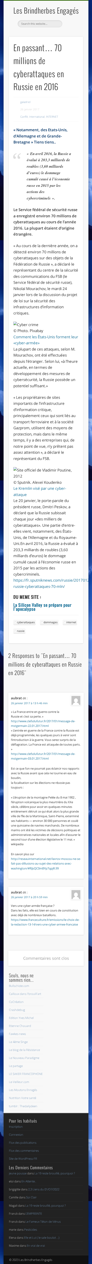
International (37, 117)
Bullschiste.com (19, 986)
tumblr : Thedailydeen (23, 1106)
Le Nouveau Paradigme (24, 1058)
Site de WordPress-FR (23, 1159)
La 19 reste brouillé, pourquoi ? (54, 1173)
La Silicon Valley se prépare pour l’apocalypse (42, 607)
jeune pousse (18, 1173)
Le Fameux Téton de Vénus (43, 1222)
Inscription (16, 1127)
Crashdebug (17, 1010)
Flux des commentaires (24, 1151)
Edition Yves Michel (21, 1018)
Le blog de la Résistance (24, 1050)
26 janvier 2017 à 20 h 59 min (29, 897)
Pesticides (30, 1230)
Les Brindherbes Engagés (46, 10)
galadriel (25, 102)
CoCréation (16, 1002)
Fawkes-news (17, 1034)
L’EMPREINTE (33, 1214)
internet (71, 622)
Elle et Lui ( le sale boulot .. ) (41, 1238)
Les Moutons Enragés (23, 1090)
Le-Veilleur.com (19, 1082)
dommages (51, 622)
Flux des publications (22, 1143)
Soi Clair (31, 1197)
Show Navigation (72, 39)
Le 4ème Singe (18, 1042)
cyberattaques (26, 622)
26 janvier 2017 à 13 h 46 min (29, 703)
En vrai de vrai (36, 1246)
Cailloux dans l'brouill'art (25, 994)
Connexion (16, 1135)
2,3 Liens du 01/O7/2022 (43, 1189)
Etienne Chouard (20, 1026)
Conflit (24, 117)
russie (21, 631)
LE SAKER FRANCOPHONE (26, 1074)
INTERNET (52, 117)
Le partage (16, 1066)
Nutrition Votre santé (22, 1098)
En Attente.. (28, 1181)
